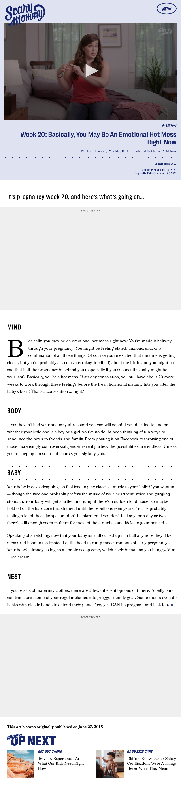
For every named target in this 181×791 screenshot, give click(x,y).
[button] (90, 70)
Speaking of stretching (28, 536)
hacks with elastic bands (30, 605)
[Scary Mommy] (25, 14)
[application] (90, 71)
